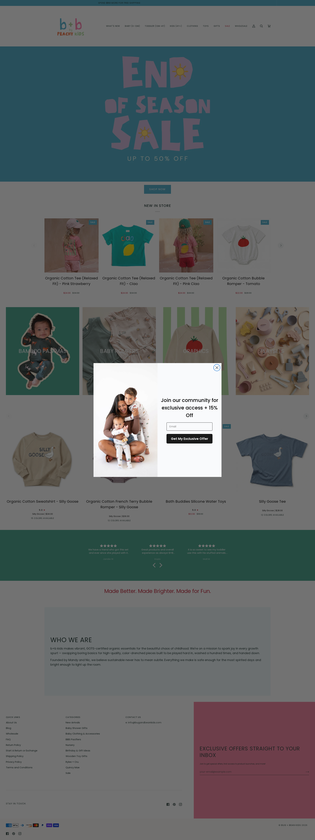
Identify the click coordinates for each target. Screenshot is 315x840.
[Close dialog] (217, 367)
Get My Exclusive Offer (189, 438)
